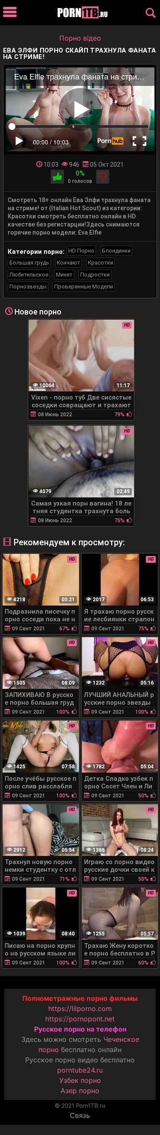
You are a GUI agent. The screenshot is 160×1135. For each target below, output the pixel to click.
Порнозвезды (28, 286)
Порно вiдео (80, 38)
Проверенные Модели (83, 286)
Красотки (100, 262)
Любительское (28, 274)
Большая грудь (29, 262)
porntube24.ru (80, 1070)
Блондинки (116, 250)
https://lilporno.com (80, 1008)
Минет (64, 274)
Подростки (95, 274)
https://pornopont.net (80, 1018)
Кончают (68, 262)
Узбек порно (80, 1080)
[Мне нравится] (57, 177)
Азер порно (80, 1090)
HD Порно (81, 250)
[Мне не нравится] (102, 177)
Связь (80, 1115)
